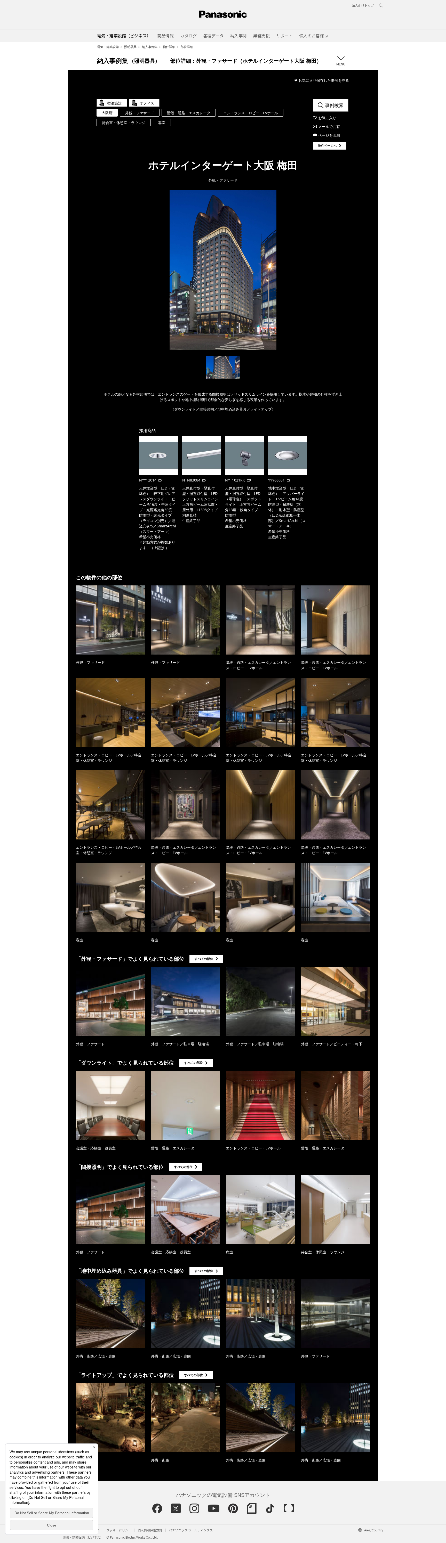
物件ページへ (327, 145)
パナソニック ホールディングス (191, 1530)
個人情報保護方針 (150, 1530)
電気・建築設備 (108, 47)
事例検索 (334, 105)
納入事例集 (149, 47)
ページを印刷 (329, 135)
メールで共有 (329, 126)
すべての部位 (204, 959)
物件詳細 (169, 47)
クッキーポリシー (118, 1530)
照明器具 (130, 47)
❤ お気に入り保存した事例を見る (321, 80)
